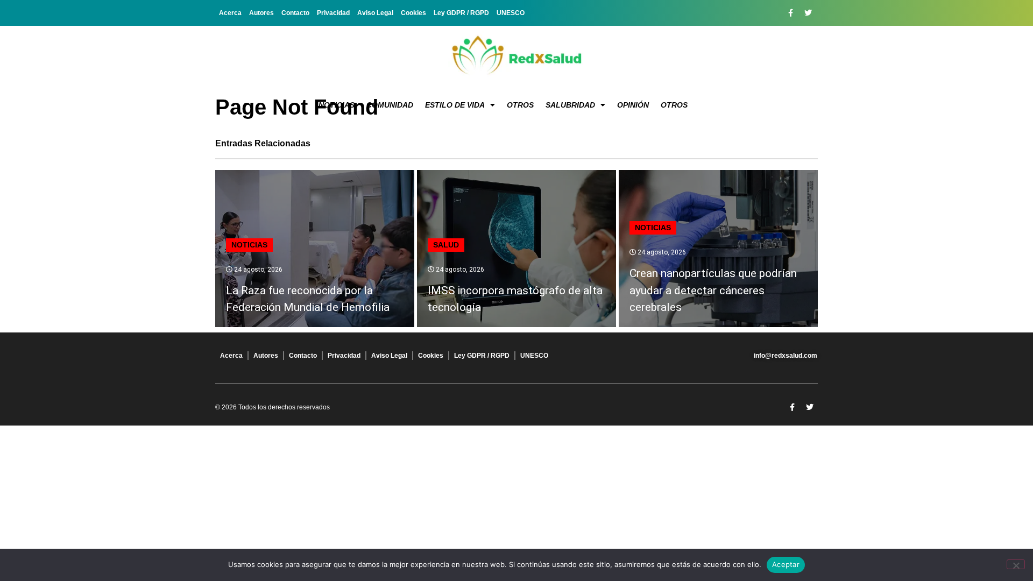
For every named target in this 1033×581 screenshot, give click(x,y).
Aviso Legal (375, 13)
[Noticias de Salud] (516, 56)
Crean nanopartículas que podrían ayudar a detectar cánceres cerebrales (713, 290)
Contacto (295, 13)
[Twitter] (808, 12)
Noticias (337, 105)
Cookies (413, 13)
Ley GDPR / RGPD (461, 13)
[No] (1016, 564)
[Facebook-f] (790, 12)
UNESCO (511, 13)
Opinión (633, 105)
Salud (446, 244)
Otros (520, 105)
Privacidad (333, 13)
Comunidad (389, 105)
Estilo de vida (455, 105)
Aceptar (785, 564)
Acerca (230, 13)
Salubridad (570, 105)
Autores (261, 13)
